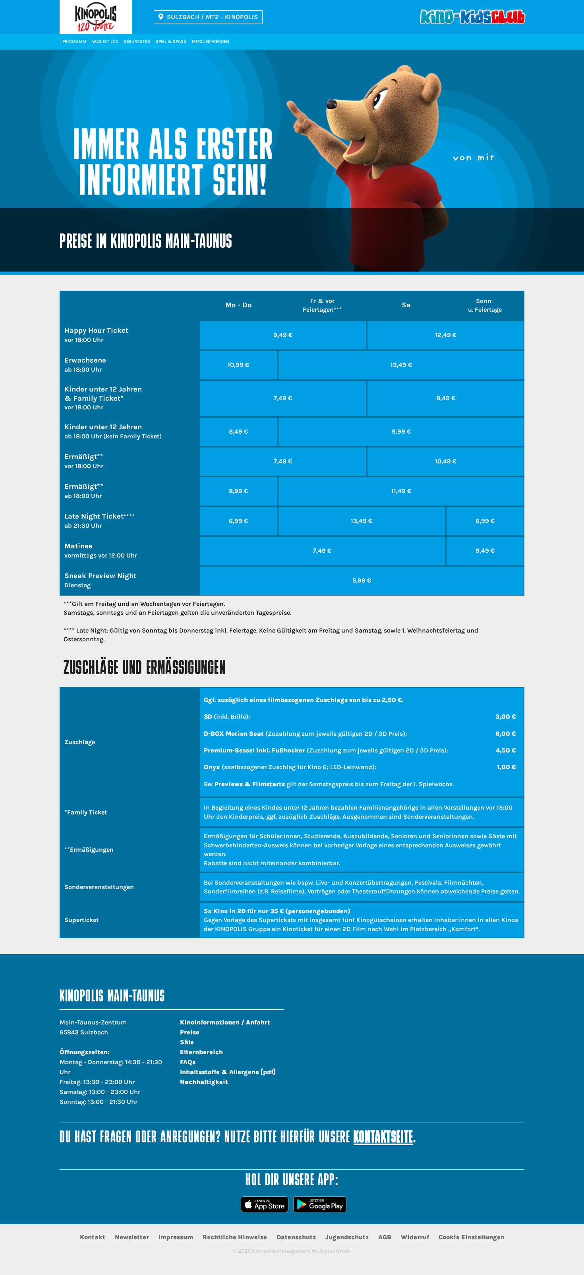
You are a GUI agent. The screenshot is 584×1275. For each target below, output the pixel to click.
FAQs (187, 1062)
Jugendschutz (347, 1237)
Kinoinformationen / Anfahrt (225, 1022)
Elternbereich (201, 1052)
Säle (187, 1042)
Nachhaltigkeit (204, 1082)
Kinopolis (96, 17)
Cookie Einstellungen (472, 1237)
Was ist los (105, 41)
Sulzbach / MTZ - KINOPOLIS (212, 17)
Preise (189, 1032)
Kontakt (92, 1237)
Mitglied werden (210, 41)
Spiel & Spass (171, 41)
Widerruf (415, 1237)
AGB (384, 1237)
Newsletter (132, 1237)
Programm (74, 41)
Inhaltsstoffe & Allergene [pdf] (228, 1072)
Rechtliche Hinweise (235, 1237)
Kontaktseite (383, 1138)
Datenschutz (296, 1237)
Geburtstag (137, 41)
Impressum (176, 1237)
